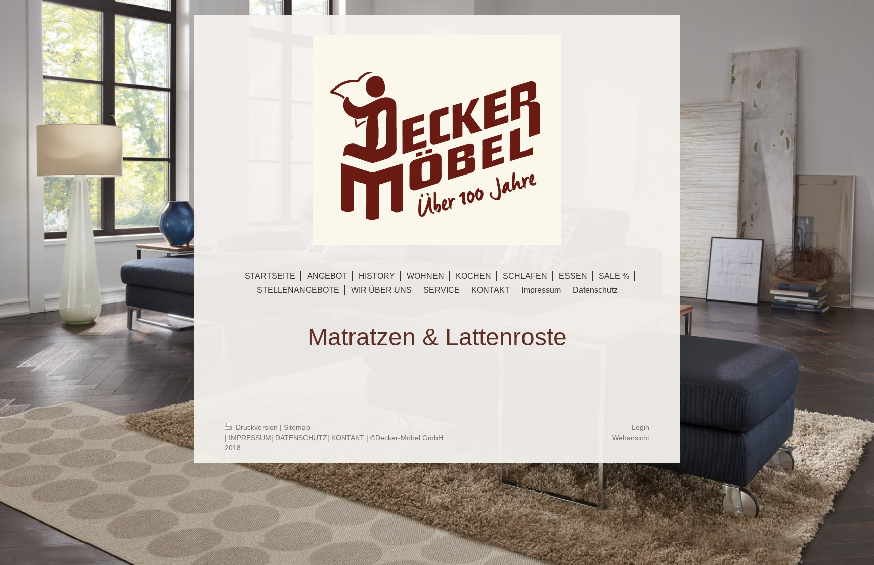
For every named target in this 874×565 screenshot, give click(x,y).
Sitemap (297, 427)
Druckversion (257, 427)
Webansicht (630, 437)
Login (640, 427)
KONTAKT (347, 437)
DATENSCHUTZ (301, 437)
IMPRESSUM (250, 437)
